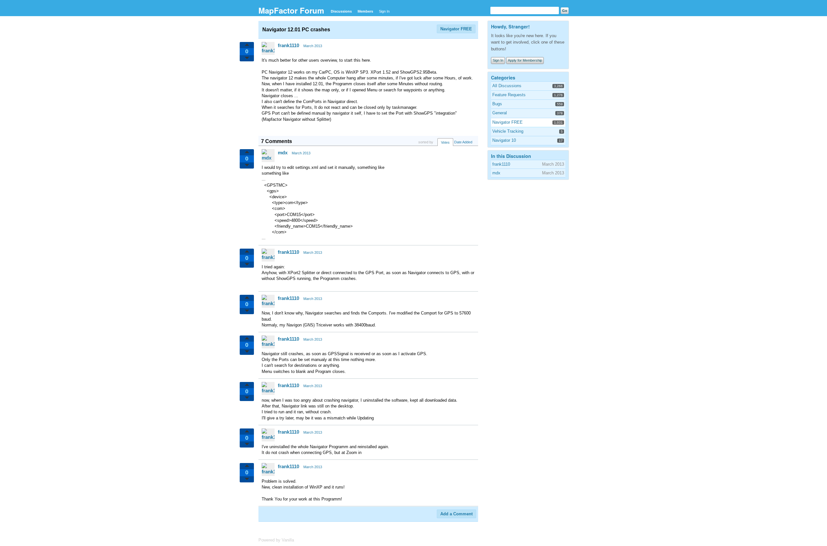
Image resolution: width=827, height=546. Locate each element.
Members (365, 11)
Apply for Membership (525, 60)
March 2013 (312, 46)
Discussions (341, 11)
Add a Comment (456, 513)
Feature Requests (509, 94)
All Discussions (506, 85)
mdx (283, 152)
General (499, 112)
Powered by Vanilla (276, 540)
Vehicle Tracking (507, 131)
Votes (445, 142)
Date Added (463, 142)
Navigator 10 (504, 140)
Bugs (497, 103)
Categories (503, 77)
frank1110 (288, 45)
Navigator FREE (456, 28)
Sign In (384, 11)
